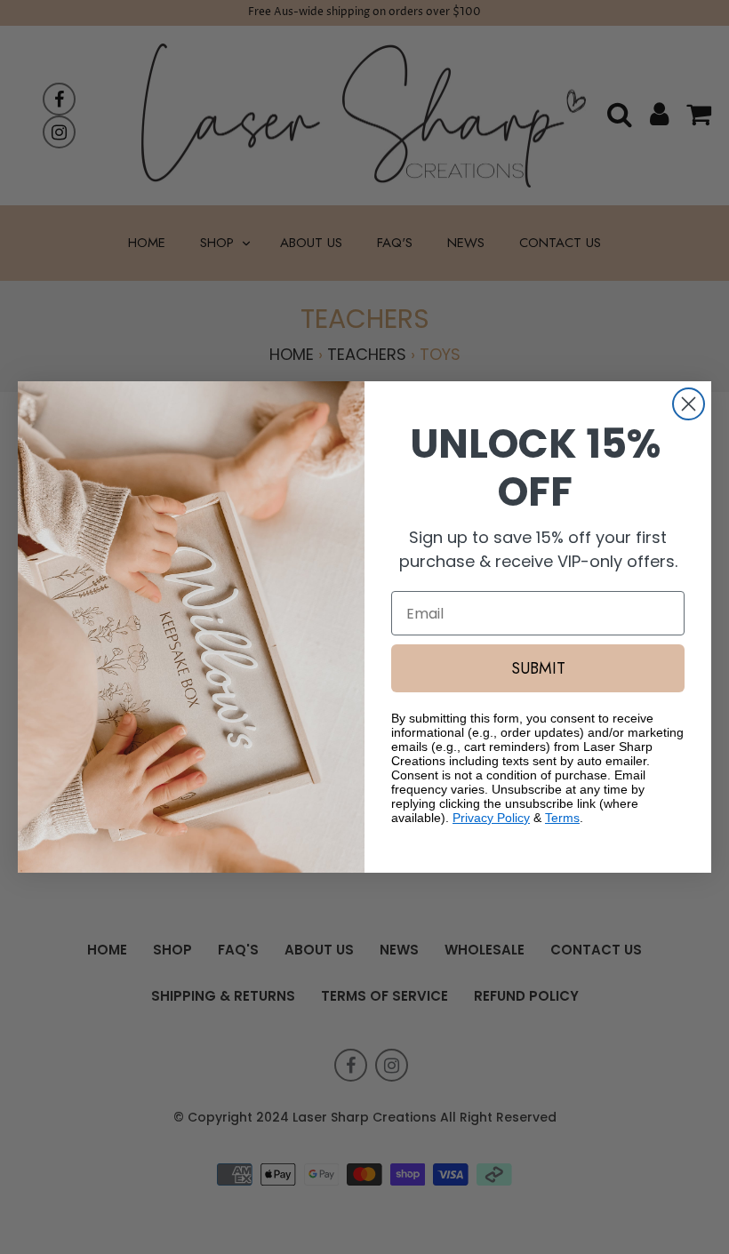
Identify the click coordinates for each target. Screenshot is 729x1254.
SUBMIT (538, 668)
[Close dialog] (688, 403)
